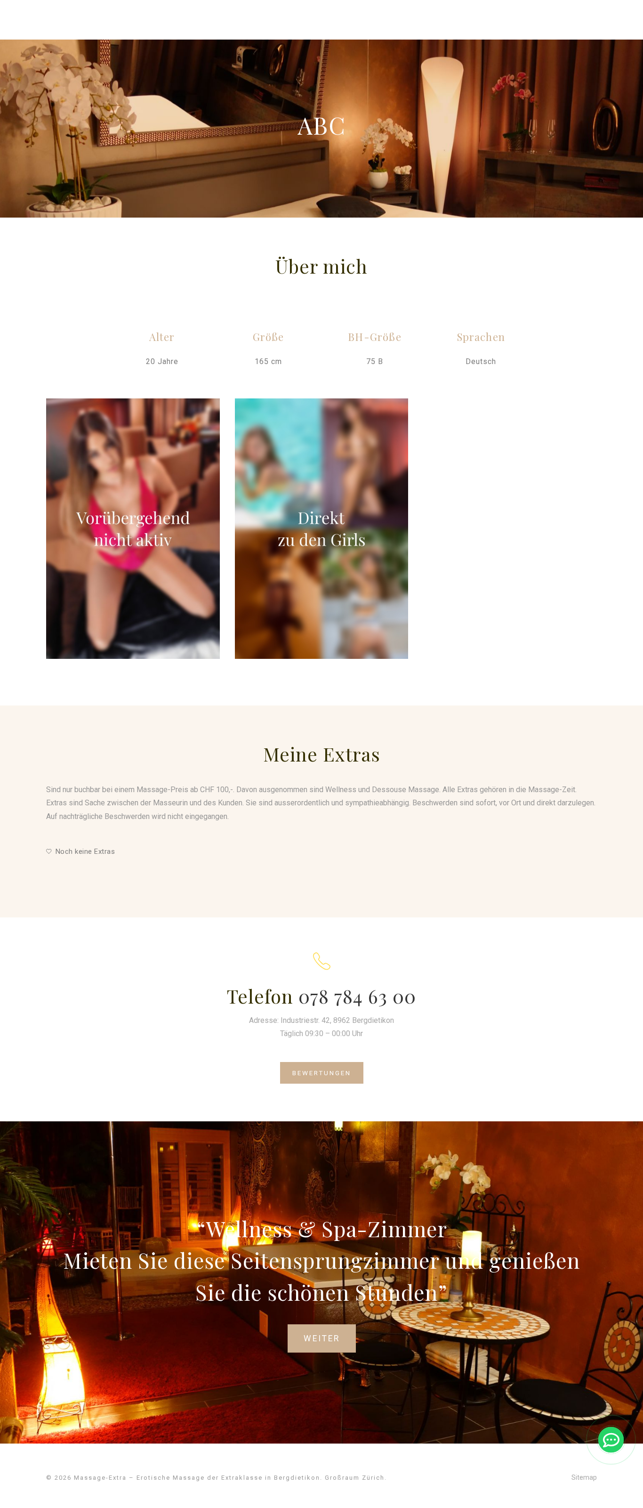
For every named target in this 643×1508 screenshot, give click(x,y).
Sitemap (584, 1477)
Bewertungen (321, 1073)
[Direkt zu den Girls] (322, 528)
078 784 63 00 (357, 995)
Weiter (322, 1338)
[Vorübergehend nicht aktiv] (133, 528)
